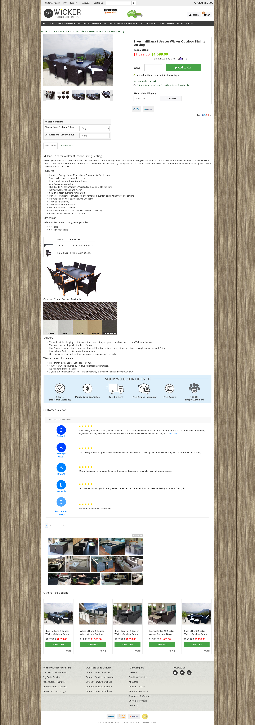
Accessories (184, 23)
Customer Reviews (138, 700)
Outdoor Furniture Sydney (98, 672)
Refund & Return (137, 686)
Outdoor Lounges (89, 23)
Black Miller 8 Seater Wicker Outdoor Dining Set (195, 634)
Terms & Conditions (138, 691)
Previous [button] (44, 95)
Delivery (133, 672)
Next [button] (111, 95)
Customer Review (52, 3)
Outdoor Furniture (62, 23)
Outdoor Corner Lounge (54, 691)
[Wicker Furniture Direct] (62, 13)
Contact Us (98, 3)
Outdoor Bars (148, 23)
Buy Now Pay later (138, 677)
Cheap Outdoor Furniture (55, 672)
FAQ (65, 3)
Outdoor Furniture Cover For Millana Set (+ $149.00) (162, 85)
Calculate (171, 98)
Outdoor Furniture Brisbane (99, 681)
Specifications (66, 145)
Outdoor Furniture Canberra (99, 691)
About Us (86, 3)
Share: (199, 115)
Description (50, 145)
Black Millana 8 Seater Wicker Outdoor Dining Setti (57, 634)
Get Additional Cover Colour (59, 134)
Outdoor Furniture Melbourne (100, 677)
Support (73, 3)
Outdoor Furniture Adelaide (99, 686)
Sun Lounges (167, 23)
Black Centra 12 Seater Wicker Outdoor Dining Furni (127, 634)
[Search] (133, 3)
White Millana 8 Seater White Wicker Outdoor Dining (92, 634)
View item (58, 644)
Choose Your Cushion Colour (59, 127)
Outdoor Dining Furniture (120, 23)
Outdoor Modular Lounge (55, 686)
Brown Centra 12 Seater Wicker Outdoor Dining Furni (161, 634)
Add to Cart (185, 67)
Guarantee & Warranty (140, 696)
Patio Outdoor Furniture (54, 681)
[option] (78, 60)
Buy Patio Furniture (52, 677)
